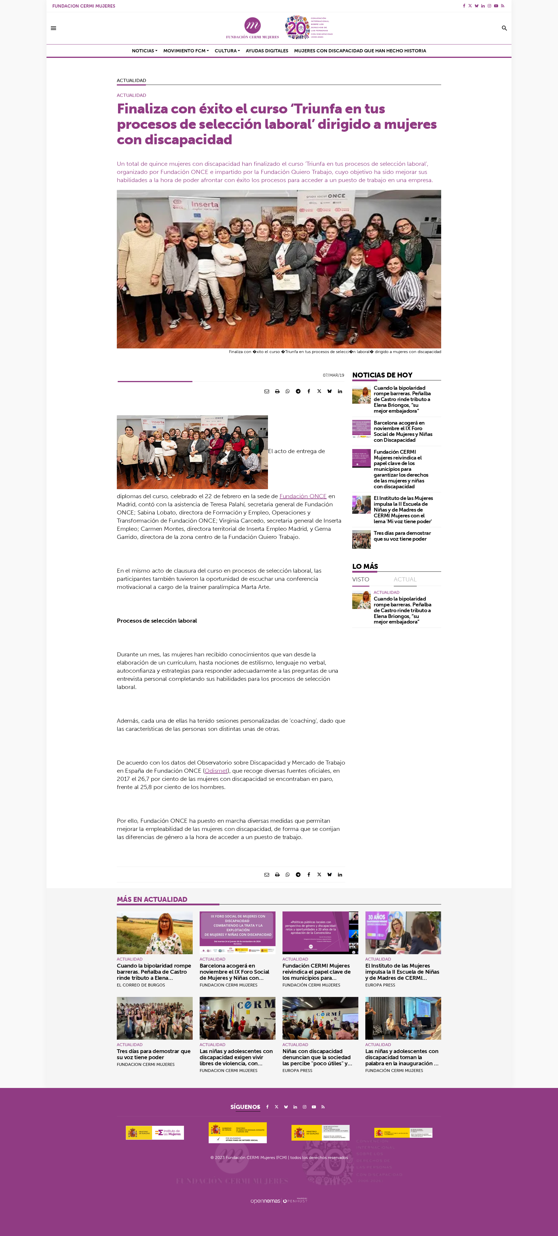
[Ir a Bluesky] (476, 5)
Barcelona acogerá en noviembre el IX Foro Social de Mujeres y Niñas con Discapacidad (403, 431)
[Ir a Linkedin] (483, 5)
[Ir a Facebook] (464, 5)
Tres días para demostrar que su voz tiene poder (402, 535)
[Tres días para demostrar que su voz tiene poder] (361, 539)
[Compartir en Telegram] (298, 391)
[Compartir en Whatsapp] (287, 391)
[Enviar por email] (267, 391)
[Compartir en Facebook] (308, 391)
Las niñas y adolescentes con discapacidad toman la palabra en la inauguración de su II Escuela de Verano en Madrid (402, 1063)
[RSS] (502, 5)
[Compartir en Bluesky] (329, 391)
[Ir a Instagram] (489, 5)
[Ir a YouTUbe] (496, 5)
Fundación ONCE (303, 496)
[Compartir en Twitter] (319, 391)
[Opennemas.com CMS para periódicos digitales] (279, 1200)
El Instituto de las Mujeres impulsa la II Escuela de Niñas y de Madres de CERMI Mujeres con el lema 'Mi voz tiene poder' (403, 510)
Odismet (216, 770)
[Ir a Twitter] (470, 5)
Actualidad (131, 80)
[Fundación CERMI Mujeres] (279, 28)
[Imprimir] (277, 391)
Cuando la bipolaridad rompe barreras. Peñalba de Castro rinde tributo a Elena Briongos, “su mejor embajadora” (402, 399)
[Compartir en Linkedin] (340, 391)
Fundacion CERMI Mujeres (83, 6)
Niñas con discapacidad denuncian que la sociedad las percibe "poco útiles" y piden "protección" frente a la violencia (319, 1063)
